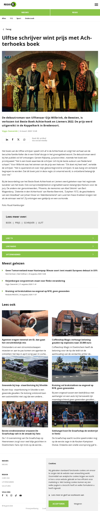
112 (11, 18)
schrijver (29, 222)
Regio (75, 12)
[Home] (25, 4)
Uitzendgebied (8, 482)
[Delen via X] (18, 139)
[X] (7, 495)
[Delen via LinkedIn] (7, 139)
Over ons (6, 478)
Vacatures (6, 486)
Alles (4, 18)
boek (8, 222)
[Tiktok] (16, 495)
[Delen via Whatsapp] (24, 139)
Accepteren (58, 503)
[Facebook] (2, 495)
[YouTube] (21, 495)
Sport (19, 18)
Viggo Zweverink (10, 131)
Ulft (40, 222)
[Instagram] (11, 495)
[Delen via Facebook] (12, 139)
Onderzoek (29, 18)
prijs (17, 222)
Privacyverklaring (32, 508)
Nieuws (25, 12)
